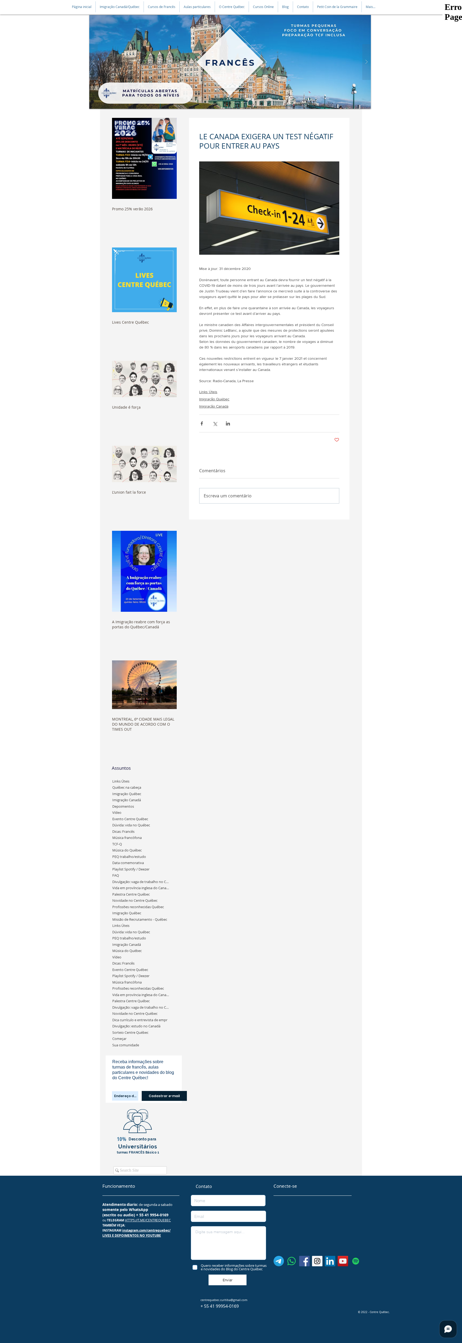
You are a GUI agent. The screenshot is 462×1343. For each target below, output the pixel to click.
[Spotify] (356, 1261)
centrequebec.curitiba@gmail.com (224, 1300)
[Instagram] (317, 1261)
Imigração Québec (214, 399)
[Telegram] (279, 1261)
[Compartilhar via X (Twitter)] (214, 423)
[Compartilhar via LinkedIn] (227, 423)
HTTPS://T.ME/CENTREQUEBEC (148, 1220)
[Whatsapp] (291, 1261)
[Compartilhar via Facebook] (201, 423)
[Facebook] (304, 1261)
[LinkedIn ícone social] (330, 1261)
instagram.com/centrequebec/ (146, 1230)
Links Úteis (208, 392)
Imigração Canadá (213, 406)
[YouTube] (343, 1261)
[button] (120, 6)
